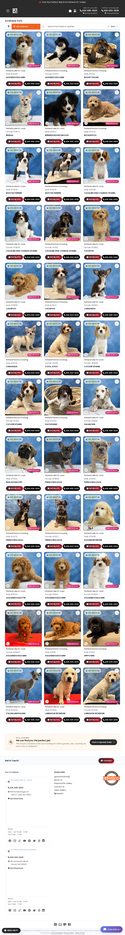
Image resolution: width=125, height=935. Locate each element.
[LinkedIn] (43, 841)
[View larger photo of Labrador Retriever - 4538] (117, 671)
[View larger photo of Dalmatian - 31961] (117, 381)
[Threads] (39, 841)
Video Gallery (60, 790)
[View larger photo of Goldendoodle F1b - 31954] (38, 555)
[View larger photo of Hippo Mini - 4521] (117, 613)
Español (59, 793)
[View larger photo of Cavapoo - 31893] (38, 266)
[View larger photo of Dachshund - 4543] (78, 381)
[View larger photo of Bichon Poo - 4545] (117, 92)
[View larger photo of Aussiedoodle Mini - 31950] (38, 34)
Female (51, 74)
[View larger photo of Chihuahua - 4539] (38, 324)
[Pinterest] (29, 841)
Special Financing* (62, 776)
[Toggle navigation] (8, 10)
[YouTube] (24, 841)
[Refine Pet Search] (8, 26)
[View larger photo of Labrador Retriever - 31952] (78, 671)
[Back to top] (117, 760)
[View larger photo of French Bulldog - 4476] (38, 497)
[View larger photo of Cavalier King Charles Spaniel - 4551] (78, 208)
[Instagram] (15, 841)
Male (12, 74)
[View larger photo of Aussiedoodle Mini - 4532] (78, 34)
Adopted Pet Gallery (63, 783)
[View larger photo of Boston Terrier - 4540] (78, 150)
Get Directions (16, 798)
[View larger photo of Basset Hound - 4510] (117, 34)
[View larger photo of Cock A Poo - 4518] (78, 324)
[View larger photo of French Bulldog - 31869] (78, 439)
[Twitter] (34, 841)
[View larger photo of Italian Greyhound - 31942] (38, 671)
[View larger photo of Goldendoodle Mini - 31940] (38, 613)
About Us (58, 780)
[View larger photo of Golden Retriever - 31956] (117, 497)
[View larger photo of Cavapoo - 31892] (117, 208)
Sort (113, 26)
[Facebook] (10, 841)
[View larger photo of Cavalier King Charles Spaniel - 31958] (38, 208)
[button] (14, 34)
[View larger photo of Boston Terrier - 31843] (38, 150)
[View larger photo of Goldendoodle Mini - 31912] (78, 555)
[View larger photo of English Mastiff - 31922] (38, 439)
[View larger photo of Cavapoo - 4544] (78, 266)
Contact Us (59, 787)
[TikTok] (20, 841)
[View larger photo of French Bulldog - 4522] (78, 497)
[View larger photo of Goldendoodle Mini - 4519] (78, 613)
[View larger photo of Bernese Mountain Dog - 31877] (78, 92)
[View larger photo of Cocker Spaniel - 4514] (38, 381)
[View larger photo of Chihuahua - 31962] (117, 266)
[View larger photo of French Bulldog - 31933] (117, 439)
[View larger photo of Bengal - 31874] (38, 92)
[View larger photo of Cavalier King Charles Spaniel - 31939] (117, 150)
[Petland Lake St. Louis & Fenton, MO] (15, 11)
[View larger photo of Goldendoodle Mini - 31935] (117, 555)
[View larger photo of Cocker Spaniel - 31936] (117, 324)
